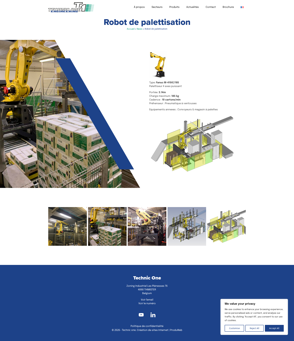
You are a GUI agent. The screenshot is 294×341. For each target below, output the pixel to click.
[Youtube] (141, 314)
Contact (211, 7)
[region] (254, 317)
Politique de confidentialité (147, 326)
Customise (234, 328)
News (139, 29)
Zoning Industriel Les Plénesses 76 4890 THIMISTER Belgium (147, 290)
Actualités (192, 7)
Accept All (274, 328)
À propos (139, 7)
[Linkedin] (153, 314)
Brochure (228, 7)
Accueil (130, 29)
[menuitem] (242, 7)
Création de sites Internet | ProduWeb (159, 330)
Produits (174, 7)
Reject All (254, 328)
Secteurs (157, 7)
